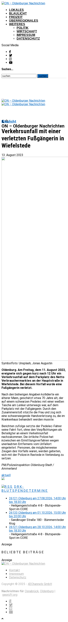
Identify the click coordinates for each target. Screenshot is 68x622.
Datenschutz (28, 38)
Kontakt (14, 570)
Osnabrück (32, 591)
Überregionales (23, 20)
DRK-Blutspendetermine (25, 489)
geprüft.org (9, 595)
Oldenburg (47, 591)
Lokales (16, 10)
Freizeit (16, 17)
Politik (23, 27)
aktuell (6, 475)
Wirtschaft (27, 31)
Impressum (26, 35)
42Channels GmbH (40, 584)
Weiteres (17, 24)
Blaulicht (18, 13)
